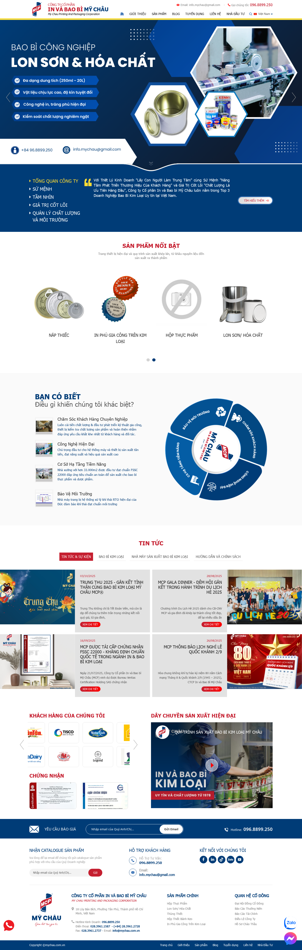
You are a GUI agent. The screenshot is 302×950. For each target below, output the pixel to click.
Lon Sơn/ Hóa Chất (179, 908)
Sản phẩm (159, 14)
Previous (22, 745)
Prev (8, 97)
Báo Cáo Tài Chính (246, 913)
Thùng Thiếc (175, 913)
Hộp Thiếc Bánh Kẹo (179, 919)
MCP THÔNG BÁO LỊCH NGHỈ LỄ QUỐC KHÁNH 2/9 (43, 649)
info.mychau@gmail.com (204, 5)
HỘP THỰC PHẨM (121, 335)
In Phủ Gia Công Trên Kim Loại (186, 924)
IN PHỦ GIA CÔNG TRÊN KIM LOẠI (60, 338)
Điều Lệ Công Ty (245, 919)
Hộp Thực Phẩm (177, 903)
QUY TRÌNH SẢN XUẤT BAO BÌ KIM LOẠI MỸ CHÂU (218, 732)
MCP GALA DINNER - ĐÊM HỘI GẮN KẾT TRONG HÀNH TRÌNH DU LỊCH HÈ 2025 (40, 587)
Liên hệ (215, 14)
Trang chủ (166, 945)
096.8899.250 (261, 4)
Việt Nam (264, 13)
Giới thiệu (137, 14)
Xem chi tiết (62, 624)
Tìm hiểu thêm (254, 200)
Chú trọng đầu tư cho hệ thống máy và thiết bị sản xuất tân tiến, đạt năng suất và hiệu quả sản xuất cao (98, 452)
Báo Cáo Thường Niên (248, 908)
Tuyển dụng (194, 14)
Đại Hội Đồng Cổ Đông (249, 903)
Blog (176, 14)
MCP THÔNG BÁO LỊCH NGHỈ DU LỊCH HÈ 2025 (264, 649)
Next (294, 97)
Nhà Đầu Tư (236, 14)
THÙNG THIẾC (244, 335)
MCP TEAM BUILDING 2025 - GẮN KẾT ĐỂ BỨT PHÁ (265, 585)
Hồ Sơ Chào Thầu (246, 924)
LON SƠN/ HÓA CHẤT (182, 335)
